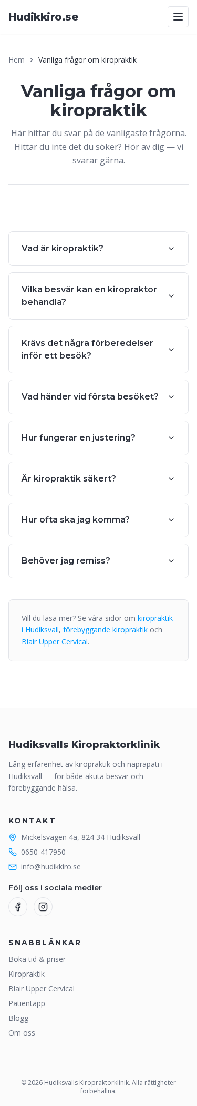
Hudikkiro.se (43, 17)
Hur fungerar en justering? (79, 438)
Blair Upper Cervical (55, 642)
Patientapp (26, 1003)
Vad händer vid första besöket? (90, 397)
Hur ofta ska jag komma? (76, 520)
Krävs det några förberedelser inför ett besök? (87, 349)
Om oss (21, 1033)
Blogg (18, 1018)
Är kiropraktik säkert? (69, 479)
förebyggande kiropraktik (105, 629)
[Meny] (178, 16)
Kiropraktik (26, 974)
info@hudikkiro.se (51, 867)
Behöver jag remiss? (66, 561)
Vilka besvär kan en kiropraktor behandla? (89, 295)
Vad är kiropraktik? (62, 248)
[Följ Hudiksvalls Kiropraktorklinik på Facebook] (17, 906)
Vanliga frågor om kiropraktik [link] (87, 60)
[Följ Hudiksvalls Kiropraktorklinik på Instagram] (43, 906)
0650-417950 (43, 852)
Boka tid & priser (37, 959)
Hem (16, 60)
